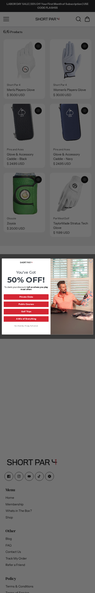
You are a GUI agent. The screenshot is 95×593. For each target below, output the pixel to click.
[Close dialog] (90, 260)
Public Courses (26, 304)
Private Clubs (26, 297)
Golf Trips (26, 311)
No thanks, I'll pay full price (26, 326)
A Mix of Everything (26, 319)
